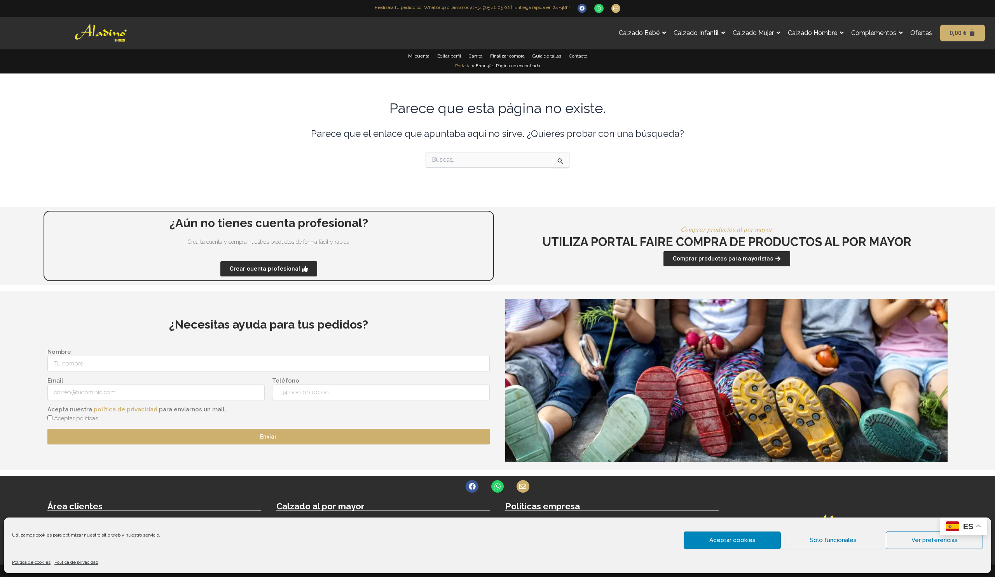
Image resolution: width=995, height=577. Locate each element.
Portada (463, 65)
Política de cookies (31, 562)
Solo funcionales (833, 540)
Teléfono (285, 380)
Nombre (59, 351)
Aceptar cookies (732, 540)
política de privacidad (125, 409)
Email (55, 380)
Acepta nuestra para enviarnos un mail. (136, 409)
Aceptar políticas (76, 418)
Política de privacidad (76, 562)
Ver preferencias (934, 540)
